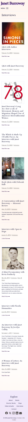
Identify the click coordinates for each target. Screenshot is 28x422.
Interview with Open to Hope (12, 230)
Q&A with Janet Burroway (13, 66)
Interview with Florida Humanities (11, 307)
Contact (14, 409)
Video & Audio (9, 406)
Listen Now (5, 238)
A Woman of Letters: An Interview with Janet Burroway (12, 363)
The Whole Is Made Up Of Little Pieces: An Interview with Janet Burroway (12, 138)
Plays (20, 403)
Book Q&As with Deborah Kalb (13, 183)
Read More (5, 56)
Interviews (16, 53)
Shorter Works (11, 403)
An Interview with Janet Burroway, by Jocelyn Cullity (12, 327)
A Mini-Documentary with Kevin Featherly (13, 273)
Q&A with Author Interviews (9, 48)
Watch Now (5, 296)
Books (17, 400)
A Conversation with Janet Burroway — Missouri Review (13, 203)
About (11, 400)
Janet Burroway (13, 3)
